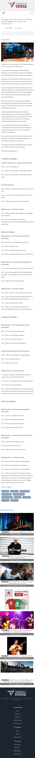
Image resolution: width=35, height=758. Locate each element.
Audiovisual (11, 585)
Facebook (18, 744)
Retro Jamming (20, 684)
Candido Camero (25, 491)
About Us (17, 714)
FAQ (17, 711)
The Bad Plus (5, 500)
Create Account (17, 723)
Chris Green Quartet (7, 497)
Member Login (17, 720)
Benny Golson (14, 491)
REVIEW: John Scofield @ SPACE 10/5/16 (17, 532)
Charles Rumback (6, 494)
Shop (17, 731)
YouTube (24, 585)
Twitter (18, 747)
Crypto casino (18, 737)
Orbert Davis (14, 500)
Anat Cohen (5, 491)
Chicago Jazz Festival (19, 494)
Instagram (18, 751)
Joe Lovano (17, 497)
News (13, 634)
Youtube (18, 754)
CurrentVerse (18, 28)
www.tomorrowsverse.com (19, 698)
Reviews (20, 534)
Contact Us (17, 717)
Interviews (19, 560)
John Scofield (26, 497)
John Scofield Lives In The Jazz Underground (17, 656)
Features (14, 534)
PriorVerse (17, 585)
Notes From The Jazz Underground (20, 658)
